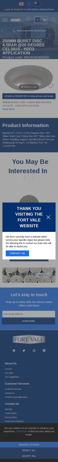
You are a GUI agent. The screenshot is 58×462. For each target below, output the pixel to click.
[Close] (48, 217)
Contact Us (17, 253)
